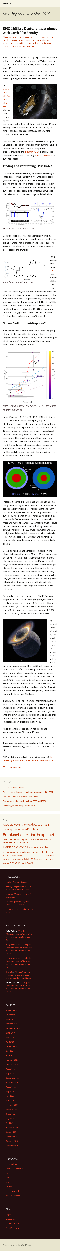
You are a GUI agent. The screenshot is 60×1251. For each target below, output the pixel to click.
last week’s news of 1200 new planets (6, 96)
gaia (25, 839)
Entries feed (11, 1219)
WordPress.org (12, 1228)
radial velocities (18, 43)
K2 (38, 847)
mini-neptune (46, 40)
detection (37, 824)
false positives (9, 839)
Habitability (19, 842)
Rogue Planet (7, 856)
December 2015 (13, 1078)
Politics (9, 1186)
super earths (49, 859)
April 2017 (10, 1055)
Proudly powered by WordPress (17, 1245)
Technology (6, 863)
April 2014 (10, 1123)
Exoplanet (14, 40)
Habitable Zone (15, 847)
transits (6, 46)
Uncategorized (12, 1191)
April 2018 (10, 1041)
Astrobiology (11, 824)
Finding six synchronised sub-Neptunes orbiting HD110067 (28, 792)
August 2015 (11, 1087)
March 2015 (11, 1100)
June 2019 (10, 1032)
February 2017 (12, 1060)
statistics (50, 855)
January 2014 (11, 1132)
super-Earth (31, 43)
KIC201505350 (7, 852)
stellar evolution (18, 859)
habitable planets (30, 843)
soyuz (25, 856)
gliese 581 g (47, 840)
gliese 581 (40, 840)
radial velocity (44, 852)
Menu (6, 3)
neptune (6, 43)
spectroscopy (31, 856)
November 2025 (13, 1010)
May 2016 (10, 1073)
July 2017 (10, 1051)
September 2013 (13, 1145)
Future (20, 839)
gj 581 (30, 839)
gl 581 (35, 840)
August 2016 (11, 1069)
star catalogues (41, 856)
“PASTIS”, (53, 271)
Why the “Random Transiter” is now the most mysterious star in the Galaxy (18, 975)
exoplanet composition (29, 40)
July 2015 (10, 1091)
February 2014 (12, 1127)
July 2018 (10, 1037)
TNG (18, 863)
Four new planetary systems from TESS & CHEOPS (24, 801)
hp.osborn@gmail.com (24, 46)
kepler (44, 847)
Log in (8, 1214)
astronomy (25, 824)
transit (24, 863)
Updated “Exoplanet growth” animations (20, 796)
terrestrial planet (44, 43)
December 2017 (13, 1046)
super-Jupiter (39, 859)
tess (13, 863)
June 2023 (10, 1019)
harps (30, 847)
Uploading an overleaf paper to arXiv (19, 805)
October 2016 (12, 1064)
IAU (35, 847)
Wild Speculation (13, 1195)
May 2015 (10, 1096)
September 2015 (13, 1082)
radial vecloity (16, 852)
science (15, 855)
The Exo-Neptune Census (13, 787)
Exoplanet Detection (30, 37)
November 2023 (13, 1014)
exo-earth (22, 829)
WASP (30, 863)
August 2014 (11, 1118)
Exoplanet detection (19, 834)
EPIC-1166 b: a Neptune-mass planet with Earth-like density (30, 31)
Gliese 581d (8, 842)
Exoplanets (46, 834)
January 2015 (11, 1109)
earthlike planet (10, 829)
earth (46, 37)
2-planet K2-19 (32, 151)
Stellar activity (7, 859)
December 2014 (13, 1114)
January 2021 (11, 1023)
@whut (9, 972)
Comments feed (13, 1223)
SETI (20, 856)
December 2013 (13, 1136)
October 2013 (12, 1141)
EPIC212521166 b (43, 155)
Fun (7, 1177)
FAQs (8, 1173)
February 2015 (12, 1105)
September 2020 (13, 1028)
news (8, 1182)
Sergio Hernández (14, 944)
